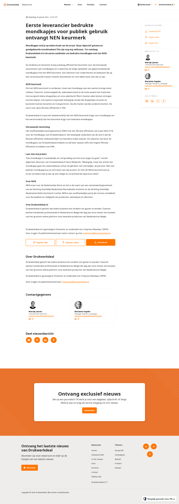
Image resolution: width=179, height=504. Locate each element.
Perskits (90, 4)
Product (118, 463)
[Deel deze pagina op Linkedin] (45, 340)
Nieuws (67, 4)
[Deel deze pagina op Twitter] (37, 340)
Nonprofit (119, 450)
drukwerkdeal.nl (166, 4)
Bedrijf (118, 459)
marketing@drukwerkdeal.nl (96, 233)
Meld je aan (96, 476)
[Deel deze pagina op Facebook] (54, 340)
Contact (103, 4)
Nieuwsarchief (97, 455)
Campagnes (120, 455)
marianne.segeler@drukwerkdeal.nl (88, 316)
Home (94, 450)
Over (80, 4)
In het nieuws (97, 459)
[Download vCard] (65, 302)
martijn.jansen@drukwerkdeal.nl (41, 316)
